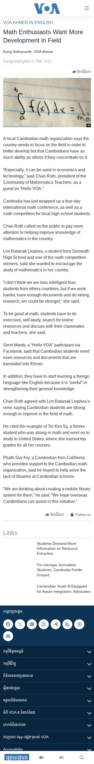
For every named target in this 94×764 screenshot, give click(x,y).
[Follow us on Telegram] (56, 624)
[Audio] (61, 757)
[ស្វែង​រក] (82, 757)
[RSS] (67, 624)
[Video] (41, 757)
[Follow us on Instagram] (44, 624)
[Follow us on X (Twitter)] (20, 624)
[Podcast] (79, 624)
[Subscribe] (8, 636)
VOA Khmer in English (28, 22)
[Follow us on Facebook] (8, 624)
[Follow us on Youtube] (32, 624)
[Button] (81, 72)
